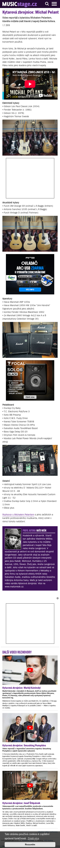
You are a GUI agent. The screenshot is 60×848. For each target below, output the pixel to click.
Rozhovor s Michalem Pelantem (18, 514)
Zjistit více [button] (33, 838)
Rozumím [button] (30, 844)
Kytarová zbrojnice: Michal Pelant (30, 12)
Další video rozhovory (17, 652)
